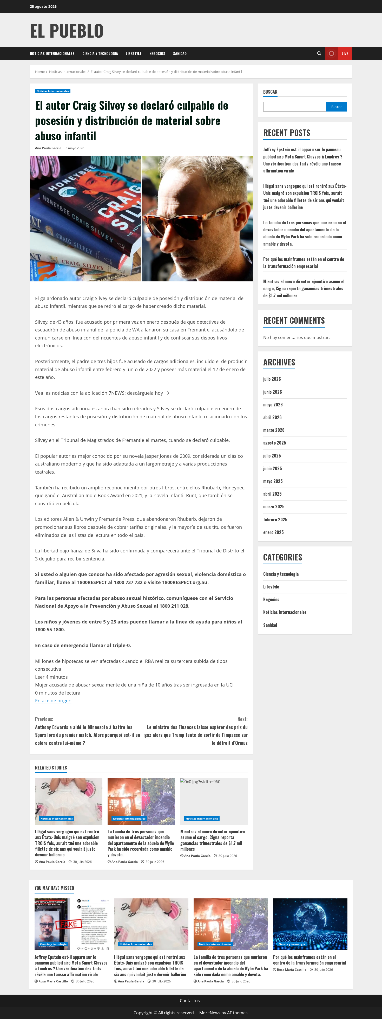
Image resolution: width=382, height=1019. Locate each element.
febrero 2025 (275, 519)
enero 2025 (273, 532)
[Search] (319, 53)
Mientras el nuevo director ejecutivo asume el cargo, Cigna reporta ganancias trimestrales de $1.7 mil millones (212, 840)
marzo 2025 (274, 506)
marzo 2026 (274, 430)
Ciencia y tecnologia (100, 53)
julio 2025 (272, 456)
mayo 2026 (273, 404)
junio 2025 (272, 468)
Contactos (190, 1000)
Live (345, 53)
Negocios (157, 53)
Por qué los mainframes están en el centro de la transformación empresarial (309, 960)
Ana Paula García (48, 148)
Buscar (270, 92)
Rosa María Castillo (53, 981)
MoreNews (209, 1013)
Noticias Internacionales (52, 53)
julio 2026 (272, 379)
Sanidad (180, 53)
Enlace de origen (53, 700)
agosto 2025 (274, 443)
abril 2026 (272, 417)
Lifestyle (134, 53)
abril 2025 (272, 494)
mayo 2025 (273, 481)
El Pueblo (67, 30)
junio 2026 (272, 392)
